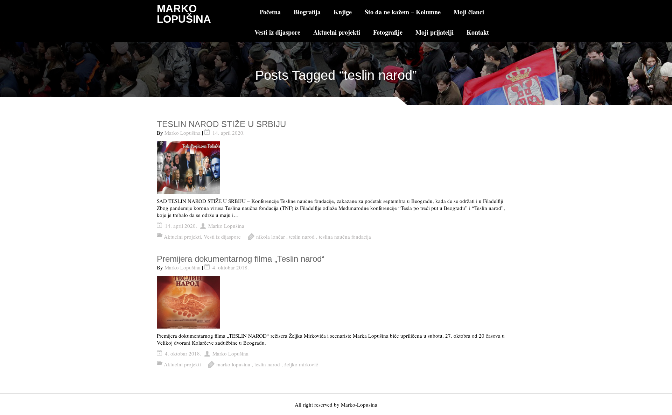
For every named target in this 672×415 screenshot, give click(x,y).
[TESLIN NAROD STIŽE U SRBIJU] (336, 167)
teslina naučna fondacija (345, 236)
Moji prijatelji (434, 32)
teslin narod (302, 236)
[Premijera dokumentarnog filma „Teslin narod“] (336, 302)
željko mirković (301, 364)
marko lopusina (233, 364)
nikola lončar (270, 236)
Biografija (307, 11)
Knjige (343, 11)
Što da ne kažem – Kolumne (403, 11)
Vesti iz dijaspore (277, 32)
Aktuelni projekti (336, 32)
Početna (270, 11)
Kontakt (478, 32)
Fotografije (387, 32)
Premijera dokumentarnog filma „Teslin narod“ (240, 258)
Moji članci (469, 11)
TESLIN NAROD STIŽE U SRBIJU (221, 124)
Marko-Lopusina (359, 404)
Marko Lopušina (182, 132)
